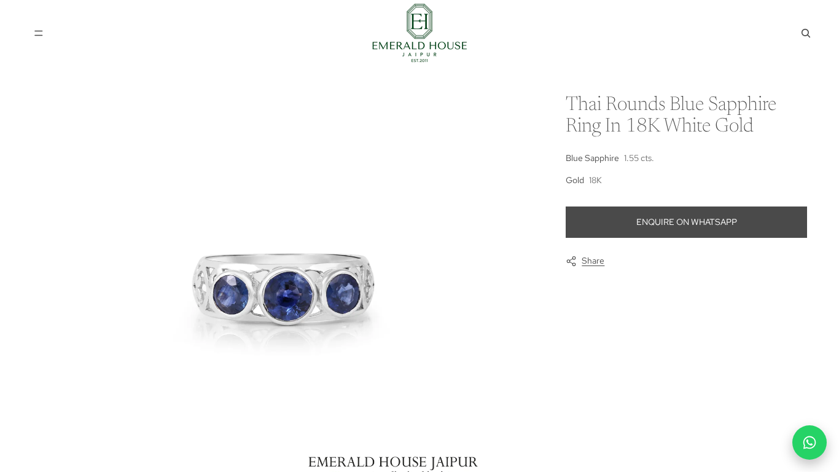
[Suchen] (805, 33)
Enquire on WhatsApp (686, 221)
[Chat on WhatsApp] (809, 442)
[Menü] (39, 33)
